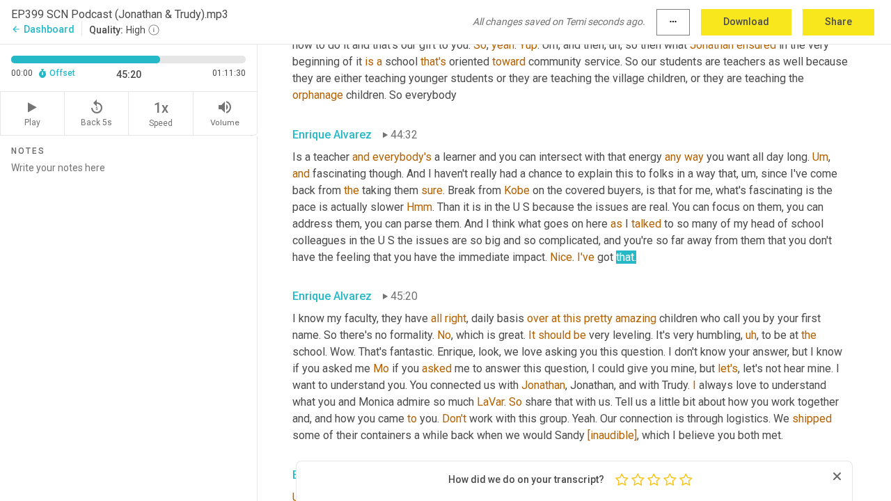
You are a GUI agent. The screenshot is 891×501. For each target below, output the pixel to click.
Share (838, 21)
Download (746, 21)
